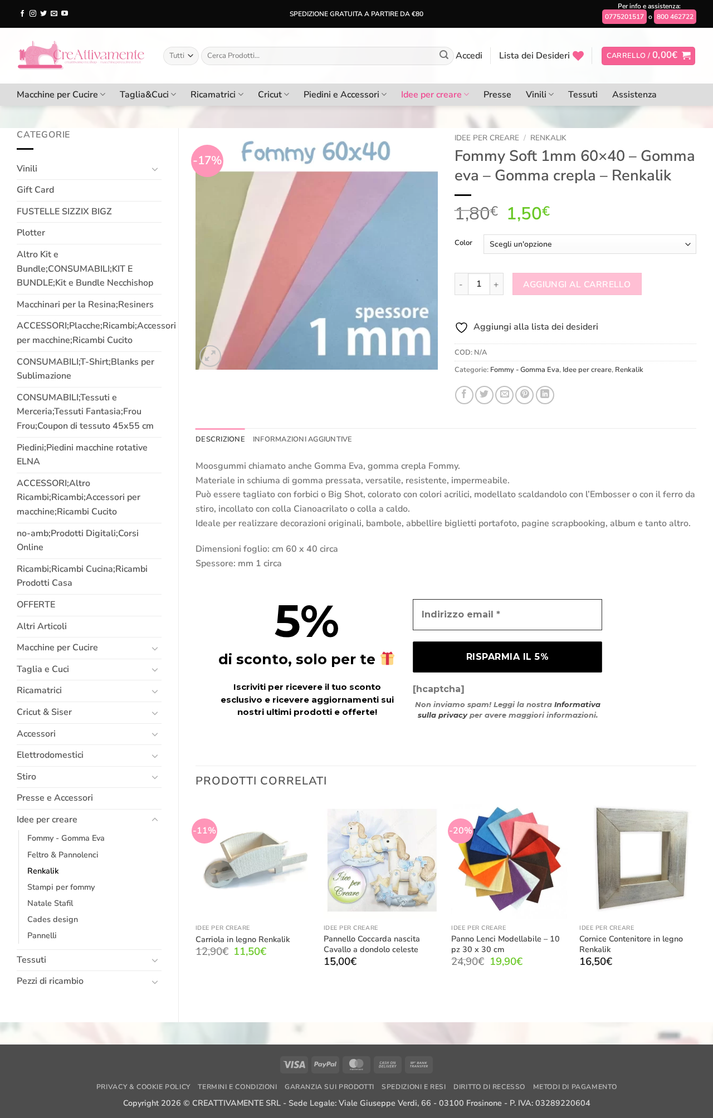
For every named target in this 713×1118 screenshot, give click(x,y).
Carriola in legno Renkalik (243, 939)
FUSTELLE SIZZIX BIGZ (64, 211)
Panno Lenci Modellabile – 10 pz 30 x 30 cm (505, 944)
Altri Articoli (42, 626)
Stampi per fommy (61, 887)
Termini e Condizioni (237, 1086)
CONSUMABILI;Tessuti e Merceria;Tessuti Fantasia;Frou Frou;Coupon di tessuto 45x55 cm (85, 411)
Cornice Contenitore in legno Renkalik (631, 944)
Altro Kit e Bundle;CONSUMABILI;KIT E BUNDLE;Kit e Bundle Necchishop (85, 268)
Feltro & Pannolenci (63, 854)
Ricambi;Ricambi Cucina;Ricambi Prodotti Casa (82, 576)
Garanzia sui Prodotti (329, 1086)
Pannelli (42, 935)
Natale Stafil (50, 903)
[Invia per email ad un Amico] (504, 395)
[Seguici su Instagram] (33, 14)
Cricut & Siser (44, 712)
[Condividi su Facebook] (464, 395)
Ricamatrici (213, 95)
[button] (469, 56)
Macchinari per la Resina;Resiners (85, 304)
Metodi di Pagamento (575, 1086)
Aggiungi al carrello (577, 284)
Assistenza (634, 95)
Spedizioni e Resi (414, 1086)
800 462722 (675, 16)
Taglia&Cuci (144, 95)
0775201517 (624, 16)
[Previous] (196, 894)
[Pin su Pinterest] (524, 395)
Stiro (26, 777)
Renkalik (42, 870)
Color (463, 243)
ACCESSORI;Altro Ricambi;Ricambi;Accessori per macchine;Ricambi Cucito (78, 497)
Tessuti (583, 95)
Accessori (36, 734)
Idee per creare (431, 95)
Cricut (270, 95)
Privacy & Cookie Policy (143, 1086)
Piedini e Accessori (341, 95)
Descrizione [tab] (220, 439)
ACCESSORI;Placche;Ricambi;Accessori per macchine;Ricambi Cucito (96, 333)
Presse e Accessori (55, 798)
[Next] (695, 894)
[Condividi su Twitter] (484, 395)
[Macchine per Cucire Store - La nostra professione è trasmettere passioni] (81, 55)
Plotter (31, 233)
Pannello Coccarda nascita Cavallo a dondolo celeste (372, 944)
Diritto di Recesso (489, 1086)
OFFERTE (36, 605)
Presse (497, 95)
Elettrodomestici (50, 755)
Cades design (52, 919)
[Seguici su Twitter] (43, 14)
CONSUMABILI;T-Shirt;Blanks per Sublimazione (85, 369)
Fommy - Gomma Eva (66, 838)
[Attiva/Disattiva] (155, 168)
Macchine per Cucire (57, 95)
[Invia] (443, 56)
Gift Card (35, 190)
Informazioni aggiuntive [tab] (303, 439)
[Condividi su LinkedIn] (545, 395)
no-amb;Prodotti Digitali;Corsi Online (78, 540)
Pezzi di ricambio (50, 981)
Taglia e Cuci (43, 669)
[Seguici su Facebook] (22, 14)
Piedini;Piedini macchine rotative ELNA (82, 455)
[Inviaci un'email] (54, 14)
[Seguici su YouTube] (64, 14)
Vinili (536, 95)
